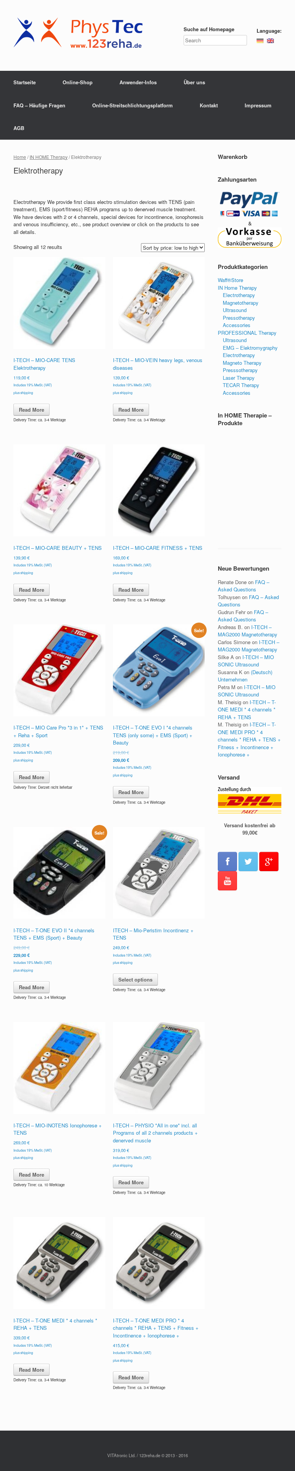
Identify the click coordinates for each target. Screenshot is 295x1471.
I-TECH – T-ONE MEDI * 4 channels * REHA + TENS (247, 709)
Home (19, 157)
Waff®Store (230, 280)
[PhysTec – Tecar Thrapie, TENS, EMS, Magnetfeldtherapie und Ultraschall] (80, 35)
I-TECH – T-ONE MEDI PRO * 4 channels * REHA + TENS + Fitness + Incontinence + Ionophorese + (249, 739)
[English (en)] (270, 40)
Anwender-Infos (138, 82)
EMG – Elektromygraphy (250, 347)
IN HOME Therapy (49, 157)
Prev (227, 490)
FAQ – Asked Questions (243, 585)
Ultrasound (235, 310)
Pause (249, 490)
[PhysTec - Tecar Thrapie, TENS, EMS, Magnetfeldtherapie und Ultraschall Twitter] (248, 861)
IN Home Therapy (237, 287)
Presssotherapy (240, 370)
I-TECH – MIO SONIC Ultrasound (246, 660)
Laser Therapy (239, 377)
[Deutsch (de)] (260, 40)
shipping (26, 392)
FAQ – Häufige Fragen (39, 105)
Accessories (236, 325)
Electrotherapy (239, 295)
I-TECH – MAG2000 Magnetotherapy (247, 630)
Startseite (24, 82)
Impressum (258, 105)
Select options (135, 979)
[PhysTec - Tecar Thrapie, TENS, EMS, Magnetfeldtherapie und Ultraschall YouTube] (227, 880)
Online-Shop (78, 82)
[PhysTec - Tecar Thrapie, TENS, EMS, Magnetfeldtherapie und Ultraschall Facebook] (227, 861)
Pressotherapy (239, 317)
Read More (31, 409)
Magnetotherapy (241, 302)
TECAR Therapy (241, 385)
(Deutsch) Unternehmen (245, 675)
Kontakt (209, 105)
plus (16, 392)
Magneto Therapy (242, 362)
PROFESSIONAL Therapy (247, 332)
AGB (18, 128)
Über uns (194, 82)
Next (272, 490)
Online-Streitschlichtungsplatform (132, 105)
